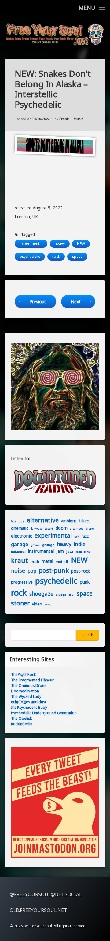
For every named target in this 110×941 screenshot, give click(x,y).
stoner (20, 603)
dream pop (76, 528)
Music (78, 118)
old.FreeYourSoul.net (38, 910)
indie (79, 544)
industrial (18, 551)
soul (71, 595)
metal (47, 561)
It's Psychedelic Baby (29, 707)
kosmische (82, 552)
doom (62, 528)
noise (18, 570)
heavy (60, 243)
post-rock (80, 571)
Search (87, 634)
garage (19, 544)
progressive (22, 582)
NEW (81, 243)
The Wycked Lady (26, 696)
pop (32, 571)
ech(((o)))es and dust (28, 702)
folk (76, 536)
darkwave (36, 528)
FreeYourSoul (40, 926)
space (77, 256)
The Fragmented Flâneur (32, 680)
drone (90, 528)
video (37, 604)
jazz (69, 551)
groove (35, 545)
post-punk (54, 570)
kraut (19, 560)
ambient (68, 521)
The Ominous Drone (28, 685)
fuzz (85, 536)
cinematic (19, 528)
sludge (61, 594)
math (35, 561)
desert (49, 529)
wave (48, 604)
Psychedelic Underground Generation (44, 713)
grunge (48, 544)
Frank (64, 118)
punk (85, 582)
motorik (62, 561)
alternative (43, 520)
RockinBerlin (21, 723)
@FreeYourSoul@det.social (46, 894)
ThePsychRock (23, 674)
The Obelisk (21, 718)
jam (60, 551)
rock (56, 256)
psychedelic (30, 256)
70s (21, 521)
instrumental (41, 551)
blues (84, 520)
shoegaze (41, 593)
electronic (21, 536)
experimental (31, 243)
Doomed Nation (25, 691)
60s (13, 521)
